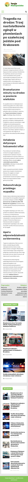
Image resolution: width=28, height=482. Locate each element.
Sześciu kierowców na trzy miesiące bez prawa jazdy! (18, 433)
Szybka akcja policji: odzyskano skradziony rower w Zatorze (13, 375)
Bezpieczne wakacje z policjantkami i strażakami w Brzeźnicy (12, 350)
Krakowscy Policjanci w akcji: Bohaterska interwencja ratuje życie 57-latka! (17, 454)
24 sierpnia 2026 (8, 329)
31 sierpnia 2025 (8, 49)
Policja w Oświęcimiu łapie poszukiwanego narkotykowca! (17, 424)
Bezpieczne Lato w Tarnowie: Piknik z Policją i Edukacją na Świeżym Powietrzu (12, 324)
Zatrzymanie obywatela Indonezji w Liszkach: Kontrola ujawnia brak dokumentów (18, 465)
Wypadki (14, 51)
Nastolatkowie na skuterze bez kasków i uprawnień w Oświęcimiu (18, 443)
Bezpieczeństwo (7, 51)
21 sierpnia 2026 (15, 458)
